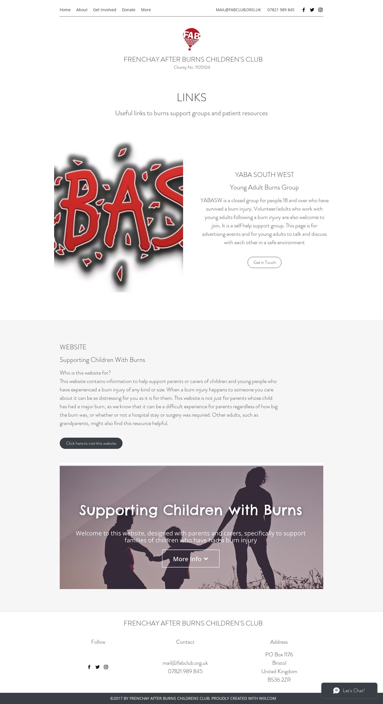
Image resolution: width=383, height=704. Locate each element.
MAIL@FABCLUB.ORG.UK (238, 9)
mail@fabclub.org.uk (185, 663)
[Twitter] (312, 10)
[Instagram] (320, 10)
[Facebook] (303, 10)
